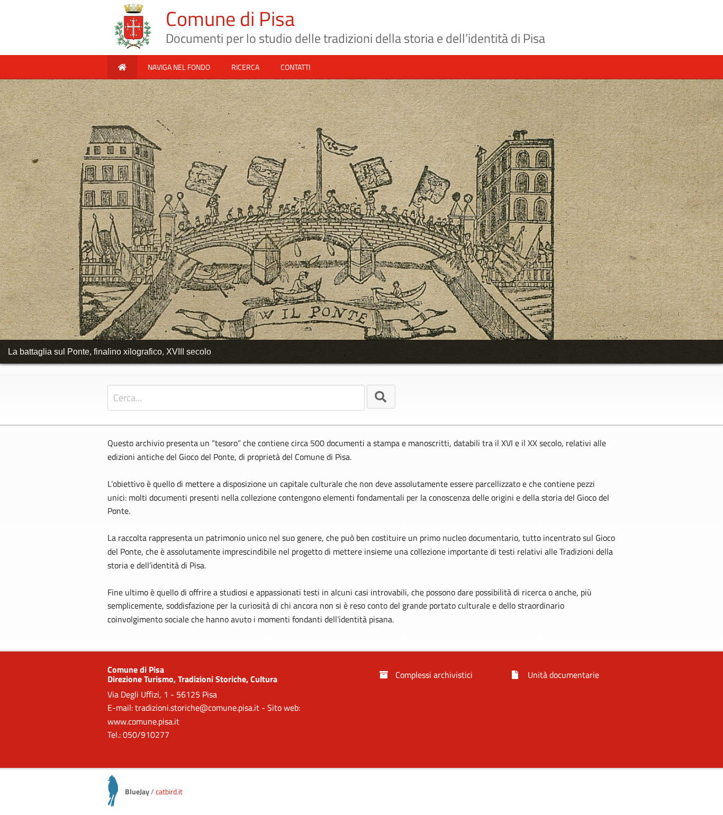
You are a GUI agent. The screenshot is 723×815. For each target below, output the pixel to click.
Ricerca (245, 67)
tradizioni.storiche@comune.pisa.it (197, 707)
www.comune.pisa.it (143, 721)
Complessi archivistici (433, 674)
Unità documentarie (562, 674)
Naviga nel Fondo (179, 67)
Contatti (295, 67)
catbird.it (169, 791)
